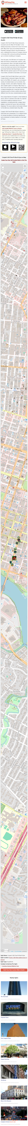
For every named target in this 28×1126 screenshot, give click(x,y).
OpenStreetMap (18, 951)
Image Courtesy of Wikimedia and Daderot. (9, 1103)
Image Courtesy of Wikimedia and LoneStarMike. (10, 1124)
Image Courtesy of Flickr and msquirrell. (9, 1061)
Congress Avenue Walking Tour (10, 966)
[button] (14, 558)
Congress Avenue (5, 1122)
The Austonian (4, 997)
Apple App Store (6, 134)
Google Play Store (17, 134)
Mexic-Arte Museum (6, 1101)
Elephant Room (4, 1017)
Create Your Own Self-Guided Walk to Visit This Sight (14, 161)
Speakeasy (3, 1080)
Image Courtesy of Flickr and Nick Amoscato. (10, 1082)
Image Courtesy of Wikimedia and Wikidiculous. (10, 999)
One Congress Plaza (6, 1038)
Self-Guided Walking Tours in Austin (12, 128)
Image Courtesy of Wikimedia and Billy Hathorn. (10, 1041)
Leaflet (11, 951)
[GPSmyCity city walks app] (9, 3)
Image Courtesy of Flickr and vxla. (7, 121)
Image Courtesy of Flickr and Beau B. (8, 1020)
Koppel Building (5, 1059)
